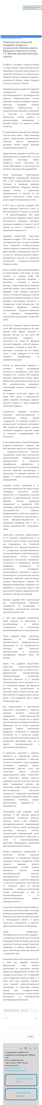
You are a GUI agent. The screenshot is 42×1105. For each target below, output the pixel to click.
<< (6, 1018)
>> (36, 1018)
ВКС (26, 1010)
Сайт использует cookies (12, 1068)
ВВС (22, 1010)
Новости (7, 1010)
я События (15, 1010)
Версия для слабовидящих (12, 37)
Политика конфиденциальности (15, 1071)
